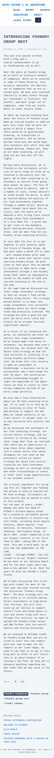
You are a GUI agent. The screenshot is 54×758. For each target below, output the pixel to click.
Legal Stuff (22, 20)
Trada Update (12, 734)
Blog (16, 10)
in (22, 681)
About (38, 15)
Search (45, 10)
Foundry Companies (15, 694)
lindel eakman (13, 703)
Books (30, 10)
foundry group (39, 694)
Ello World (10, 729)
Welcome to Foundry (16, 725)
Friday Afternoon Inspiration (22, 720)
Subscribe (20, 15)
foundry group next (17, 699)
